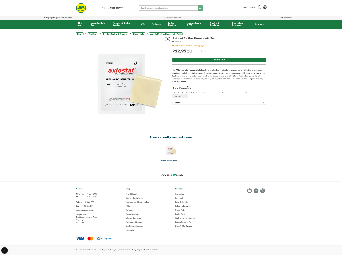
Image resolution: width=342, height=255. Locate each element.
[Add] (206, 51)
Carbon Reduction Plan (183, 222)
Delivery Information (182, 206)
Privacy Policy (180, 210)
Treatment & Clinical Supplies (121, 24)
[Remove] (197, 51)
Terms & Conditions (182, 202)
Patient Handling (172, 24)
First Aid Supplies (132, 194)
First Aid (80, 24)
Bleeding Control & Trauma (115, 34)
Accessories (130, 230)
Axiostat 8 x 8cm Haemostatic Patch (170, 160)
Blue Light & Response (237, 24)
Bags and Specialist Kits (134, 198)
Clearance (259, 24)
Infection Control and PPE (135, 218)
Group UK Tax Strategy (183, 226)
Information (179, 194)
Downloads (179, 198)
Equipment (156, 24)
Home (79, 34)
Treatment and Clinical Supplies (137, 202)
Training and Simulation (134, 222)
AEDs (143, 24)
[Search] (200, 8)
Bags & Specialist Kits (98, 24)
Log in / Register (249, 7)
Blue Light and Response (134, 226)
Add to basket (219, 59)
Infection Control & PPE (194, 24)
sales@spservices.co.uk (84, 210)
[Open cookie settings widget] (4, 250)
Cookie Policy (180, 214)
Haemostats (138, 34)
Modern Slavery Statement (185, 218)
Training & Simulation (214, 24)
